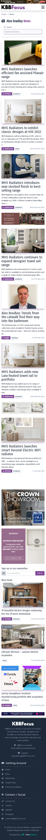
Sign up (40, 573)
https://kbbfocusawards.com (23, 748)
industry (8, 705)
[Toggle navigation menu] (43, 7)
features (15, 338)
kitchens (8, 94)
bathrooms (9, 149)
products (16, 94)
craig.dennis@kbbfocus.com (23, 756)
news (17, 149)
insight (6, 338)
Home (4, 14)
